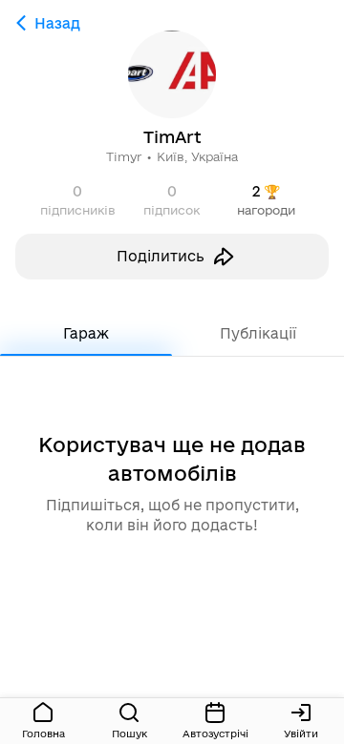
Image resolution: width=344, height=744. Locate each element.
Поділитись (160, 256)
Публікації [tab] (258, 333)
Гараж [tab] (86, 333)
